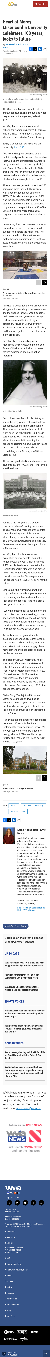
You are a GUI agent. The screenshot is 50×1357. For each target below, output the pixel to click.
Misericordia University (33, 806)
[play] (4, 1353)
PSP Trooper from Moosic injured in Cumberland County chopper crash (22, 976)
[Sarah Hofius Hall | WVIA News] (9, 835)
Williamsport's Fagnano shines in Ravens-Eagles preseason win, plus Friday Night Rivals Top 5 (25, 1013)
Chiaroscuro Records (14, 1248)
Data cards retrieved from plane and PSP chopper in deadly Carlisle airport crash (24, 964)
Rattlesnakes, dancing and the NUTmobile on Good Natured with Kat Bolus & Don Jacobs (25, 1055)
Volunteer (9, 1281)
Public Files (10, 1316)
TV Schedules (11, 1299)
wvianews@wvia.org (28, 1108)
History (8, 1310)
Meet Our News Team (16, 926)
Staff (7, 1258)
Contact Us (10, 1232)
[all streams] (46, 1353)
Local (13, 806)
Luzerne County (18, 812)
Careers (8, 1276)
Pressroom (10, 1238)
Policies (8, 1287)
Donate (41, 4)
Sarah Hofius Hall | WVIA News (15, 45)
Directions (9, 1293)
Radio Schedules (12, 1305)
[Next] (44, 282)
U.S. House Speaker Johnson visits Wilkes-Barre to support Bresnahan (22, 988)
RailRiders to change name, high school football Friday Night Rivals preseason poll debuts (24, 1028)
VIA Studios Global (13, 1250)
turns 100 (19, 147)
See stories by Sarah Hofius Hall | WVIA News (31, 909)
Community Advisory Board (16, 1270)
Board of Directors (13, 1264)
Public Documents (13, 1252)
